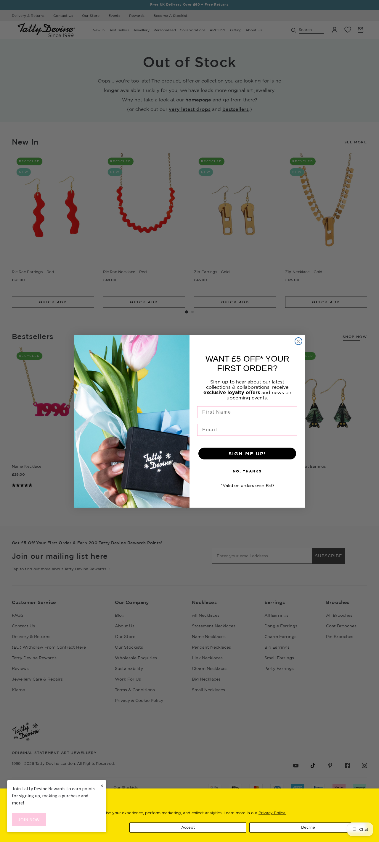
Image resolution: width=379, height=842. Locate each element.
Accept (188, 827)
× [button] (101, 785)
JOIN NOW (29, 819)
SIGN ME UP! (247, 453)
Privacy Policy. (272, 813)
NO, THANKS (247, 471)
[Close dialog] (298, 341)
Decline (308, 827)
